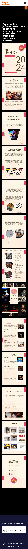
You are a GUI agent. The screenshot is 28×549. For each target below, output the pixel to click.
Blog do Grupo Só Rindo (17, 523)
